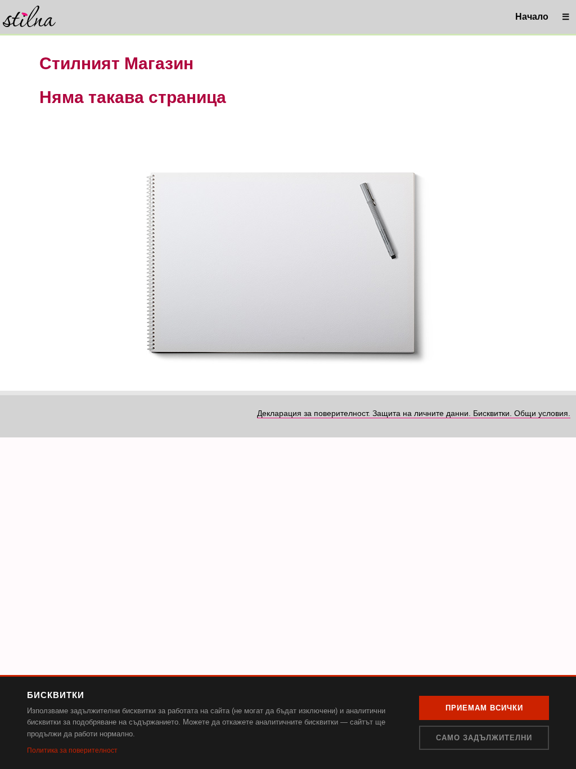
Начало (531, 16)
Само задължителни (484, 738)
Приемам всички (484, 708)
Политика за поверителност (72, 750)
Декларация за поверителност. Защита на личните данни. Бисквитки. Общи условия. (413, 413)
